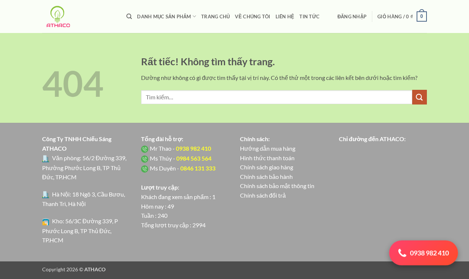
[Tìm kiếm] (129, 16)
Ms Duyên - (182, 168)
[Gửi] (419, 97)
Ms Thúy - (180, 158)
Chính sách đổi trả (263, 195)
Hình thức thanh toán (267, 157)
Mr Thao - (180, 148)
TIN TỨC (309, 16)
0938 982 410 (429, 253)
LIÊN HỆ (285, 16)
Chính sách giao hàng (266, 167)
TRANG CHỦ (215, 16)
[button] (351, 16)
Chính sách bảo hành (266, 176)
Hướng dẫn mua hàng (267, 148)
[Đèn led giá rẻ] (78, 16)
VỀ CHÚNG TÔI (252, 16)
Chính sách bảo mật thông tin (277, 185)
